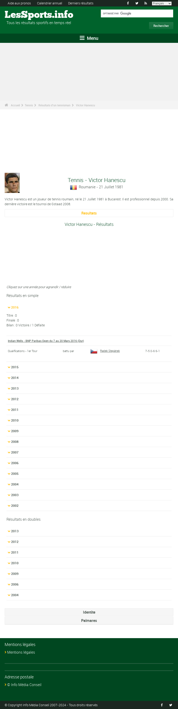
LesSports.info (22, 15)
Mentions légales (21, 652)
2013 (15, 388)
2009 (15, 431)
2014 (15, 377)
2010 (15, 420)
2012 (15, 399)
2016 (15, 307)
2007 (15, 452)
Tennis (29, 105)
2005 (15, 473)
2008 (15, 441)
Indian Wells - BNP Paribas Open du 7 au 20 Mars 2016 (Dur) (46, 341)
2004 (15, 484)
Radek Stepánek (110, 351)
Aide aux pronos (19, 3)
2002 (15, 505)
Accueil (15, 105)
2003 (15, 495)
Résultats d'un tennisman (54, 105)
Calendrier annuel (49, 3)
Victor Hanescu (85, 105)
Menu (92, 38)
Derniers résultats (80, 3)
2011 (15, 409)
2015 (15, 367)
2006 (15, 463)
